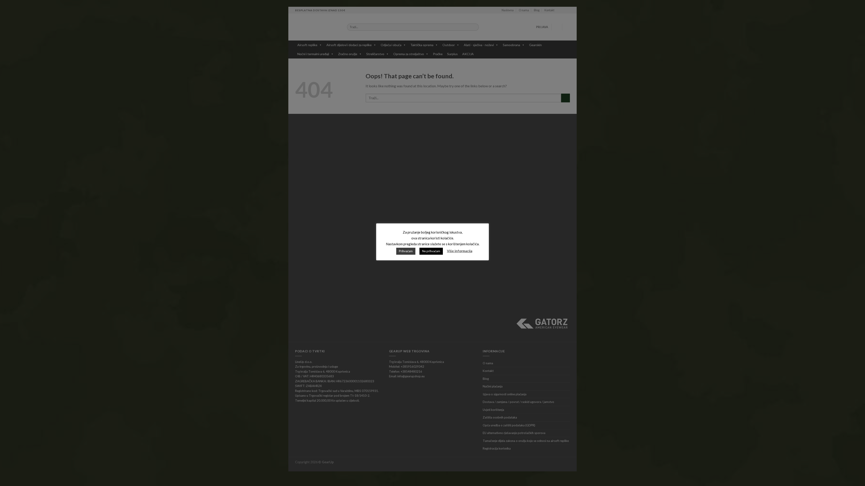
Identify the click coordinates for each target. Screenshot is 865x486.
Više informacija (459, 251)
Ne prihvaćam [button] (431, 251)
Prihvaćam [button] (406, 251)
